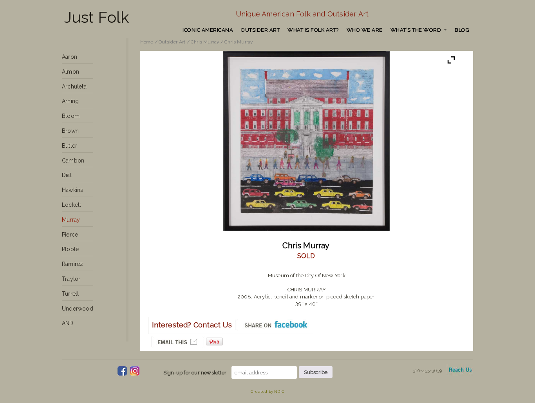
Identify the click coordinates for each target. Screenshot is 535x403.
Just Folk (96, 17)
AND (68, 323)
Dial (67, 175)
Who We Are (365, 30)
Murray (71, 220)
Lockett (71, 205)
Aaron (69, 57)
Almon (70, 72)
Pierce (70, 234)
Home (147, 42)
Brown (70, 131)
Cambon (73, 160)
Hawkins (72, 190)
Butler (69, 146)
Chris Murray (205, 42)
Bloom (71, 116)
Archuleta (74, 86)
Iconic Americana (208, 30)
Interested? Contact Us (192, 325)
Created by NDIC (267, 391)
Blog (462, 30)
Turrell (70, 294)
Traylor (71, 279)
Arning (70, 101)
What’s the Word (415, 30)
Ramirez (72, 264)
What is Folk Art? (313, 30)
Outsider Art (260, 30)
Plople (70, 249)
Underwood (77, 308)
